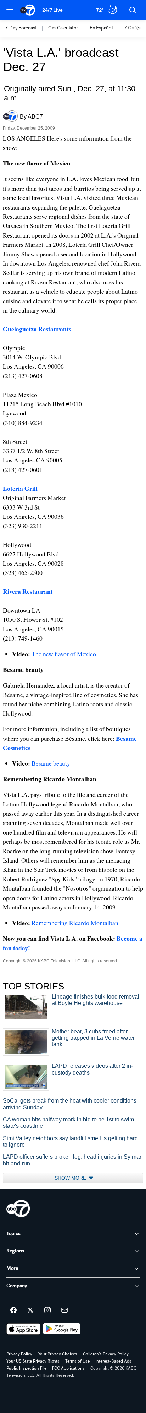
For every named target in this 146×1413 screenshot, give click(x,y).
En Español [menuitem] (101, 28)
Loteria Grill (20, 488)
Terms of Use (77, 1361)
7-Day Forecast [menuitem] (20, 28)
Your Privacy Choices (57, 1354)
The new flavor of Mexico (64, 654)
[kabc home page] (18, 1208)
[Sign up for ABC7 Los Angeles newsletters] (64, 1310)
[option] (26, 28)
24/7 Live (52, 10)
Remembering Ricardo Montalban (75, 922)
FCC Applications (68, 1368)
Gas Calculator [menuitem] (63, 28)
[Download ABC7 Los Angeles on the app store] (23, 1329)
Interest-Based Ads (113, 1361)
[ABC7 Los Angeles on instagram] (47, 1310)
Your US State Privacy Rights (33, 1361)
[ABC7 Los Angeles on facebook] (13, 1310)
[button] (9, 9)
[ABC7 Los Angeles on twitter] (30, 1310)
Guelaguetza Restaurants (37, 328)
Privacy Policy (19, 1354)
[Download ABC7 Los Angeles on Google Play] (61, 1329)
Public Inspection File (26, 1368)
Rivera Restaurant (28, 591)
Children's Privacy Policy (106, 1354)
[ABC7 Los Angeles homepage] (27, 10)
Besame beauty (51, 763)
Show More (71, 1178)
